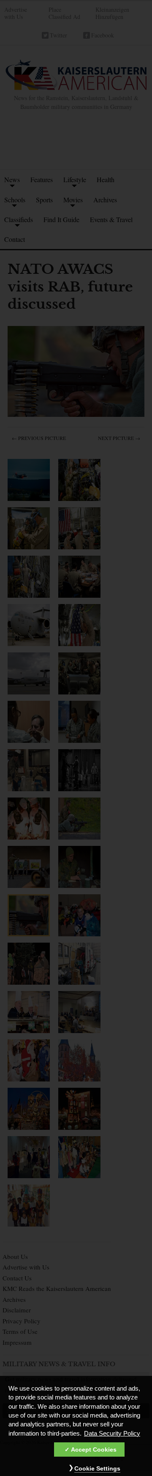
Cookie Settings (97, 1468)
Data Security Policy (112, 1433)
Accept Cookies (94, 1449)
